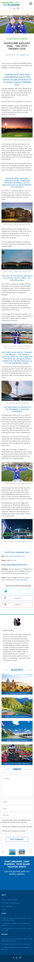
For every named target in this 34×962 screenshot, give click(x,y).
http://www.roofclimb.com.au (15, 556)
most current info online (19, 580)
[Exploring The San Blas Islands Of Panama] (8, 851)
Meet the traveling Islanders (9, 900)
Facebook (18, 598)
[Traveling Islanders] (17, 3)
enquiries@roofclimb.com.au (16, 565)
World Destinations (21, 39)
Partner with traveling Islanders (10, 903)
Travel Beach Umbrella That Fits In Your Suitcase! (15, 944)
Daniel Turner (25, 55)
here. (26, 573)
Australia (9, 39)
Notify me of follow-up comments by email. (17, 827)
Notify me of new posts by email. (14, 831)
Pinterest (18, 605)
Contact (3, 909)
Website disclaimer (6, 906)
